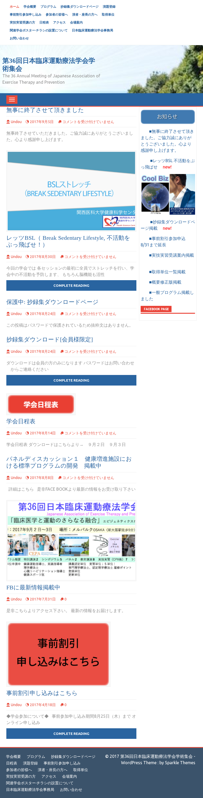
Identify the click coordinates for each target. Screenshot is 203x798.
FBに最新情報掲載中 (33, 587)
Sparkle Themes (180, 762)
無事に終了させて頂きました (45, 110)
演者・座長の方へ (85, 14)
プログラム (48, 6)
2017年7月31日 (43, 599)
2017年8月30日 (43, 257)
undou (16, 122)
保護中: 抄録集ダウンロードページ (52, 302)
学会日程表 (20, 421)
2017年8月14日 (43, 433)
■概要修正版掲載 (161, 282)
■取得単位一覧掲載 (165, 271)
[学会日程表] (41, 404)
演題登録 (109, 6)
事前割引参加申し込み (25, 14)
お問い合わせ (19, 38)
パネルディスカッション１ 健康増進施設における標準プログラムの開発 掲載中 (69, 462)
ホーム (14, 6)
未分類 (24, 110)
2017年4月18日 (43, 705)
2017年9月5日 (42, 122)
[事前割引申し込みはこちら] (58, 654)
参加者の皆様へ (57, 14)
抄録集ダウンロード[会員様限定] (49, 339)
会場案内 (76, 22)
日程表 (44, 22)
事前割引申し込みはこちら (42, 693)
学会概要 (30, 6)
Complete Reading (71, 285)
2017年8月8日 (42, 478)
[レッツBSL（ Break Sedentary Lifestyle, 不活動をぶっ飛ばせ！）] (71, 191)
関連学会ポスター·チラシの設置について (39, 30)
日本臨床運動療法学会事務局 (92, 30)
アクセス (59, 22)
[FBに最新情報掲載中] (71, 540)
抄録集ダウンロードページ (80, 6)
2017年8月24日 (43, 314)
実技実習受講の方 (22, 22)
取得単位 (108, 14)
